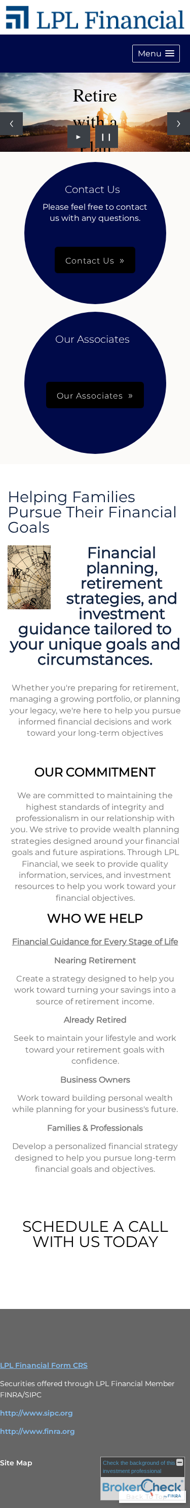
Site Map (16, 1462)
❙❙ (106, 136)
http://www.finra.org (37, 1431)
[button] (156, 53)
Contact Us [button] (90, 261)
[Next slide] (178, 123)
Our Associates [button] (90, 396)
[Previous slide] (11, 123)
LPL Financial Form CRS (44, 1365)
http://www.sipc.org (36, 1413)
